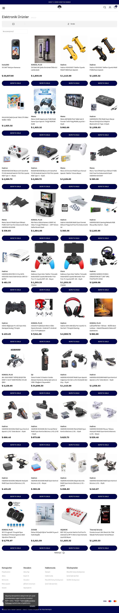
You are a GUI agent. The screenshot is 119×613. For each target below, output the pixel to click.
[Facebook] (3, 601)
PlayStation (6, 572)
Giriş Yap (26, 572)
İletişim (47, 572)
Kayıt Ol (26, 576)
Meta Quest (6, 584)
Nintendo (5, 580)
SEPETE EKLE (15, 83)
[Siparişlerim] (110, 7)
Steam (4, 588)
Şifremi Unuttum (29, 584)
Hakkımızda (49, 576)
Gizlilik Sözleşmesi (73, 580)
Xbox (3, 576)
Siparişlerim (27, 588)
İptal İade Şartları (51, 584)
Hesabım (26, 580)
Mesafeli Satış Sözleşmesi (54, 580)
